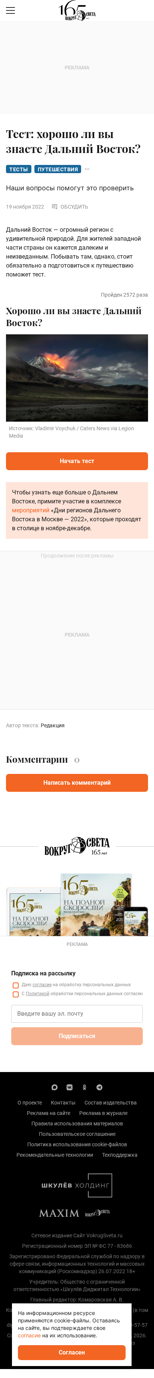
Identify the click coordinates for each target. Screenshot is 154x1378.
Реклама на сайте (48, 1113)
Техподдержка (120, 1155)
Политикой (37, 993)
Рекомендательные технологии (54, 1155)
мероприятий (30, 510)
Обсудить (74, 207)
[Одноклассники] (84, 1087)
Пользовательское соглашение (77, 1134)
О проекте (30, 1103)
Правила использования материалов (77, 1124)
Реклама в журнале (103, 1113)
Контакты (63, 1103)
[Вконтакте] (70, 1087)
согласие (42, 984)
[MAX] (55, 1087)
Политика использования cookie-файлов (77, 1144)
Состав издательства (110, 1103)
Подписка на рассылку (43, 973)
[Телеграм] (99, 1087)
